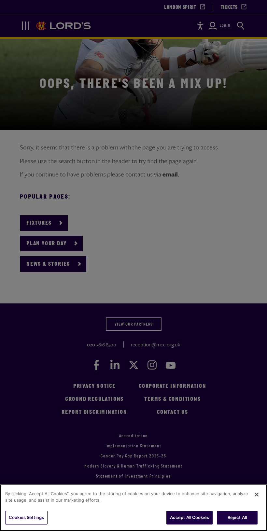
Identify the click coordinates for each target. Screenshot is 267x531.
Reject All (237, 517)
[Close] (256, 494)
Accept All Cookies (189, 517)
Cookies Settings (26, 517)
